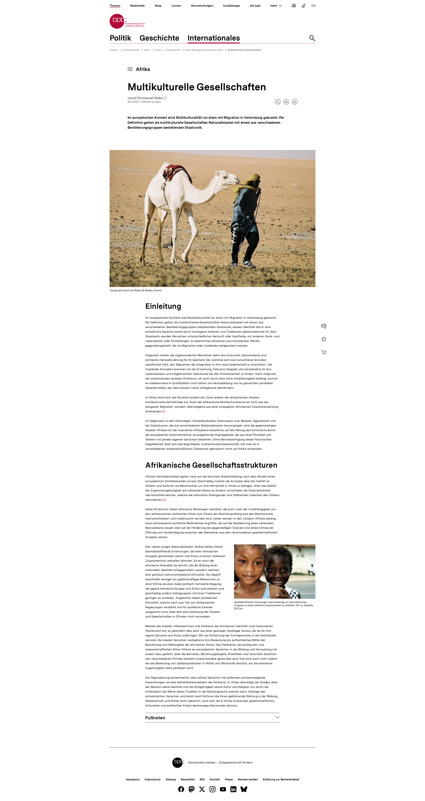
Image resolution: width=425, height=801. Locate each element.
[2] (164, 500)
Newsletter (188, 779)
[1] (163, 411)
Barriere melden (248, 779)
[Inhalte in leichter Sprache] (294, 6)
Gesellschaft (173, 50)
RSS (202, 779)
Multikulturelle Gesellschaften (244, 50)
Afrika (147, 50)
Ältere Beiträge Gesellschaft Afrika (204, 50)
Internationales (131, 50)
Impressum (133, 779)
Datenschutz (153, 779)
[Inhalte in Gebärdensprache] (304, 6)
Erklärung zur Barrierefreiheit (281, 779)
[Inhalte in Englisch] (313, 6)
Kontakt (215, 779)
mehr (276, 5)
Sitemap (171, 779)
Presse (229, 779)
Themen (114, 50)
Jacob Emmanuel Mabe (147, 98)
